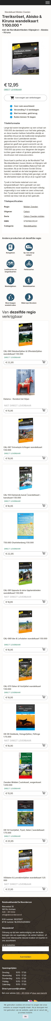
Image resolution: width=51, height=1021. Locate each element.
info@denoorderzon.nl (12, 915)
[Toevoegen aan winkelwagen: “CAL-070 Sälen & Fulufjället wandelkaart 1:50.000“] (44, 697)
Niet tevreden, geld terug (25, 113)
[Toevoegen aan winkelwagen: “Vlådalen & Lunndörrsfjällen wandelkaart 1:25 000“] (44, 888)
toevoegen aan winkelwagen (28, 98)
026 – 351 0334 (8, 912)
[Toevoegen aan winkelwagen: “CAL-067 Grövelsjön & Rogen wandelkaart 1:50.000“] (44, 457)
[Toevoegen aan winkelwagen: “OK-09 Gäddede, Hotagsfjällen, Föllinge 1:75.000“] (44, 745)
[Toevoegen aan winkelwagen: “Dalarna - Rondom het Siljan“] (44, 410)
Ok (25, 1016)
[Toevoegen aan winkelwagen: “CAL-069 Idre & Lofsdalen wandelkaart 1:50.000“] (44, 649)
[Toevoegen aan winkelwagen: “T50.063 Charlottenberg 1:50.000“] (44, 553)
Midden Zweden (31, 207)
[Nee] (47, 1011)
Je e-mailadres (8, 945)
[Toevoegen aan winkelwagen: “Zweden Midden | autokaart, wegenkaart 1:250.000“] (44, 793)
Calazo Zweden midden (34, 216)
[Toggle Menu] (48, 2)
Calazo (27, 211)
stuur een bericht (39, 993)
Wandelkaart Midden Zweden (17, 12)
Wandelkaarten (30, 226)
